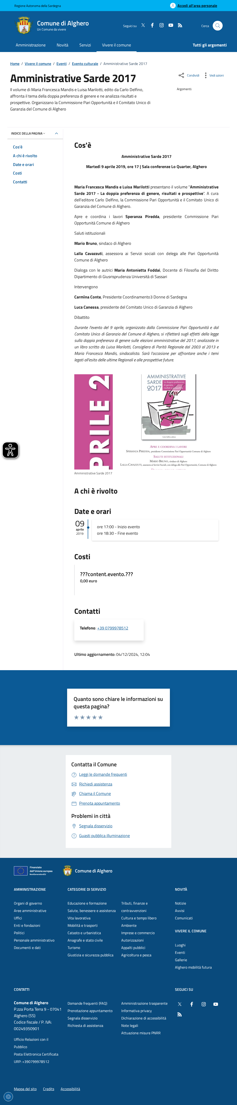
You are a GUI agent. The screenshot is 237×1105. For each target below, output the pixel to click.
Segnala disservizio (82, 1018)
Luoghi (180, 945)
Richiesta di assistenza (85, 1025)
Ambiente (129, 925)
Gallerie (181, 960)
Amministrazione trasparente (144, 1003)
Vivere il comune (38, 63)
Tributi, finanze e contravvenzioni (134, 906)
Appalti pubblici (133, 947)
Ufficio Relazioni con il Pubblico (31, 1043)
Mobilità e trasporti (83, 925)
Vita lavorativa (79, 918)
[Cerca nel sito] (218, 26)
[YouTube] (169, 25)
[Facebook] (150, 25)
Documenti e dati (27, 947)
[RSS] (178, 25)
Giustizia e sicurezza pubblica (90, 955)
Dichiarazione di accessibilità (143, 1018)
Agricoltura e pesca (136, 955)
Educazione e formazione (87, 903)
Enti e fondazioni (27, 925)
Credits (48, 1089)
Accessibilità (70, 1089)
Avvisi (179, 910)
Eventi (61, 63)
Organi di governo (28, 903)
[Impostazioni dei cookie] (8, 1096)
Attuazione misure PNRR (141, 1033)
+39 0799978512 (112, 628)
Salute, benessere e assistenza (92, 910)
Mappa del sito (25, 1089)
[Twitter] (141, 25)
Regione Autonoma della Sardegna (37, 5)
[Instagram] (159, 25)
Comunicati (184, 918)
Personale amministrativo (34, 940)
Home (14, 63)
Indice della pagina (26, 133)
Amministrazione (30, 889)
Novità (181, 889)
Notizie (180, 903)
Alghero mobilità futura (193, 967)
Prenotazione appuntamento (90, 1010)
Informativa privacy (136, 1010)
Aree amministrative (30, 910)
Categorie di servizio (87, 889)
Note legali (129, 1025)
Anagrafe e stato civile (85, 940)
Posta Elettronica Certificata (36, 1054)
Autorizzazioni (132, 940)
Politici (19, 933)
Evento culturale (85, 63)
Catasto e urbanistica (84, 933)
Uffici (18, 918)
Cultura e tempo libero (138, 918)
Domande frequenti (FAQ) (87, 1003)
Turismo (74, 947)
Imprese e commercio (138, 933)
